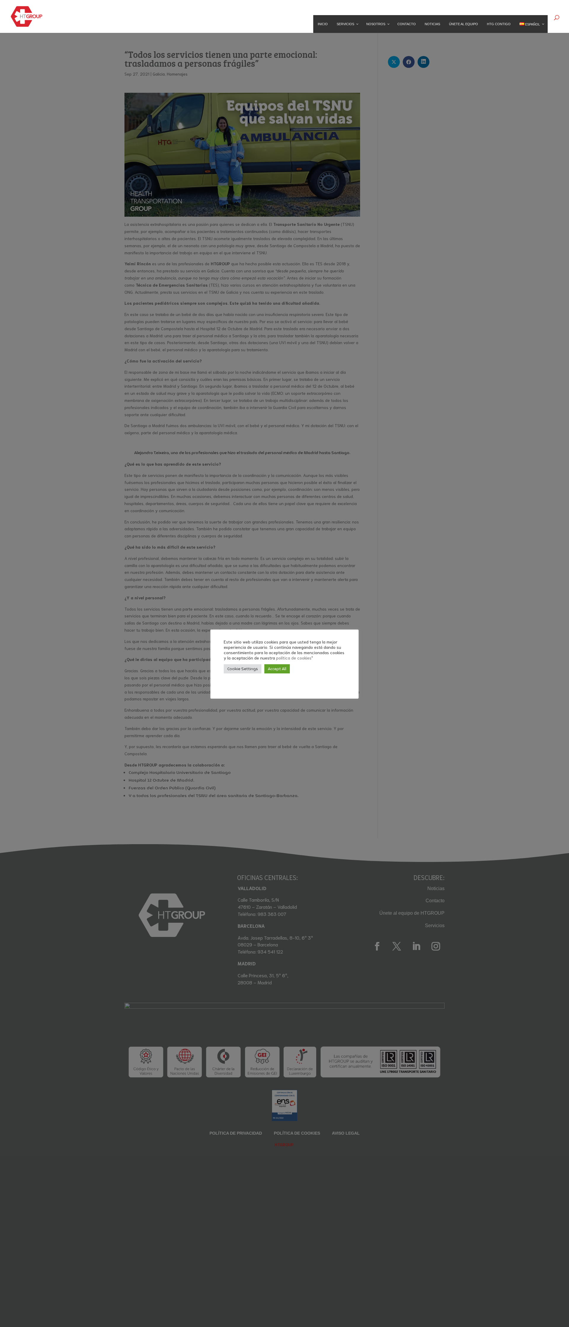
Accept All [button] (277, 669)
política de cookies (293, 657)
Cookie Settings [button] (242, 669)
